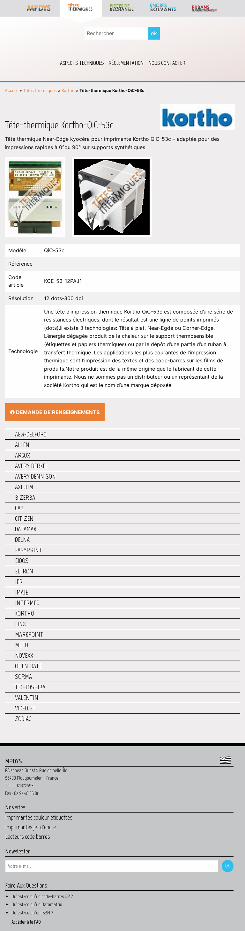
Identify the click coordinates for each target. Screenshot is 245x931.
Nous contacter (167, 62)
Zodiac (23, 719)
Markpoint (29, 634)
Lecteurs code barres (27, 836)
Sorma (23, 676)
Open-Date (28, 666)
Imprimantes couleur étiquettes (38, 817)
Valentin (26, 697)
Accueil (12, 90)
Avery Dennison (35, 476)
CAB (19, 508)
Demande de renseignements (57, 412)
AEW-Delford (31, 434)
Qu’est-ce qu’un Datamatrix (36, 904)
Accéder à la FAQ (26, 922)
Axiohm (24, 487)
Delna (22, 539)
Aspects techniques (82, 62)
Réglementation (126, 62)
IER (19, 582)
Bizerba (25, 497)
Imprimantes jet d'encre (30, 827)
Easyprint (28, 550)
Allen (22, 445)
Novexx (24, 655)
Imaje (21, 592)
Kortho (68, 90)
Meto (21, 645)
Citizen (24, 518)
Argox (22, 455)
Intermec (27, 603)
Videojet (25, 708)
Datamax (25, 529)
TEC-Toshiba (30, 687)
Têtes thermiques (40, 90)
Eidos (21, 560)
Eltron (24, 571)
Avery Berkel (31, 466)
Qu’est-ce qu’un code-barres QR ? (42, 896)
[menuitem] (81, 63)
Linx (20, 624)
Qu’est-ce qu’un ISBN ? (32, 913)
